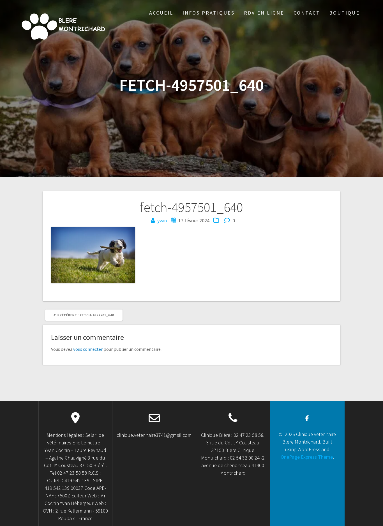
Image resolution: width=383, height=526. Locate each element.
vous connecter (88, 349)
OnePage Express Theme (307, 457)
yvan (162, 220)
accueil (161, 13)
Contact (307, 13)
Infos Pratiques (209, 13)
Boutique (344, 13)
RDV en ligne (264, 13)
